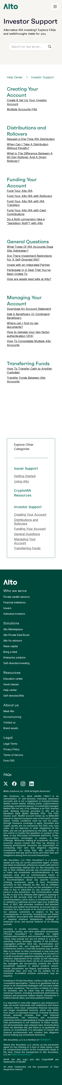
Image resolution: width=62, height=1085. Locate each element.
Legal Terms (10, 743)
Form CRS (8, 760)
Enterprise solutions (14, 657)
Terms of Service (13, 754)
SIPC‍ (48, 1039)
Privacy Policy (11, 749)
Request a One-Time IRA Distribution (31, 139)
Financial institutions (14, 602)
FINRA (42, 1039)
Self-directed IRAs (13, 695)
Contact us (9, 722)
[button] (55, 6)
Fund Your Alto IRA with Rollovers (29, 196)
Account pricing (12, 716)
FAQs (7, 775)
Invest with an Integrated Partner (28, 265)
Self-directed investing (16, 663)
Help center (10, 690)
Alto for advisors (12, 640)
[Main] (10, 6)
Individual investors (14, 613)
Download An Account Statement (29, 308)
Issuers (7, 608)
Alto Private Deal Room (16, 634)
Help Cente (15, 77)
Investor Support (42, 77)
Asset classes (11, 684)
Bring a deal (10, 651)
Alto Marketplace (13, 629)
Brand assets (10, 728)
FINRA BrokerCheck (21, 1054)
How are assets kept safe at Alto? (29, 279)
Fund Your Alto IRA (20, 191)
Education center (13, 678)
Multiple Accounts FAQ (22, 109)
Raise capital (10, 646)
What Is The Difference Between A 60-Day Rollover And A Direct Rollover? (30, 157)
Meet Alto (8, 711)
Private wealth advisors (16, 596)
